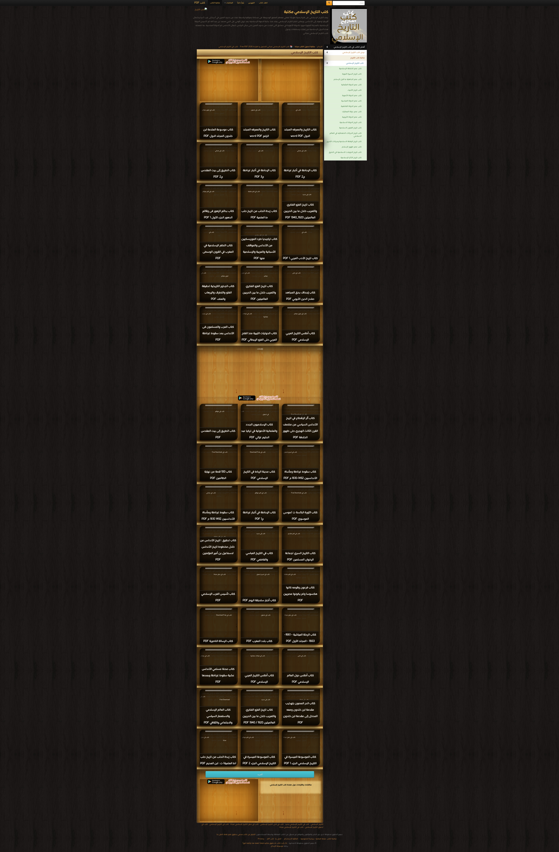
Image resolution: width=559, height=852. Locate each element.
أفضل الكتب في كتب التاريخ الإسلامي (349, 47)
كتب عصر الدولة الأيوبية (351, 117)
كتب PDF (199, 2)
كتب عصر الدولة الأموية (351, 95)
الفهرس (251, 3)
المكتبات (229, 3)
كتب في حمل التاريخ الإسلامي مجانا (244, 824)
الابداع (319, 46)
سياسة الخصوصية (307, 839)
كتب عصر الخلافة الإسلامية (350, 68)
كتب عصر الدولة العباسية (351, 101)
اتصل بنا (277, 839)
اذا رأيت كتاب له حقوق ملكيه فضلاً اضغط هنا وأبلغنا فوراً (265, 843)
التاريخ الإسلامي (317, 824)
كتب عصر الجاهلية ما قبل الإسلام (347, 79)
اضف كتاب (263, 3)
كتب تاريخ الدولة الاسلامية (350, 122)
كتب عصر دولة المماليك (351, 112)
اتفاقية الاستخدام (290, 839)
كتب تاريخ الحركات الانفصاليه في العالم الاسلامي (345, 134)
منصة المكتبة (321, 839)
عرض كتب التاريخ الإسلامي (353, 52)
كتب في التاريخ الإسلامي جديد (297, 824)
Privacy (261, 839)
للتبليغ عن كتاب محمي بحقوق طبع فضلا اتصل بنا (236, 834)
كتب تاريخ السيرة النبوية (351, 74)
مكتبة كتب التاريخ (357, 58)
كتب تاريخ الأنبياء (354, 90)
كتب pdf (270, 839)
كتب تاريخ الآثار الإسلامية (351, 157)
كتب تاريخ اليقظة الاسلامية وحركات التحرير (344, 141)
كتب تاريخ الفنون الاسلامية (350, 128)
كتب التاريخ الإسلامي (354, 63)
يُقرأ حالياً (240, 3)
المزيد (259, 774)
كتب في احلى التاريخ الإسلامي (272, 824)
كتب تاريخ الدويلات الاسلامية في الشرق (345, 152)
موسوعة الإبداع (277, 846)
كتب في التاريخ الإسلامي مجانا (291, 827)
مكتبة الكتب (215, 3)
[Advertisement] (260, 371)
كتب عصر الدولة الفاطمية (351, 106)
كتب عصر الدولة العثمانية (351, 85)
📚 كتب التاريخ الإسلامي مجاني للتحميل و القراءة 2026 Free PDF (266, 46)
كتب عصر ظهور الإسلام (351, 147)
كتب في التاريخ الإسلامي (228, 46)
